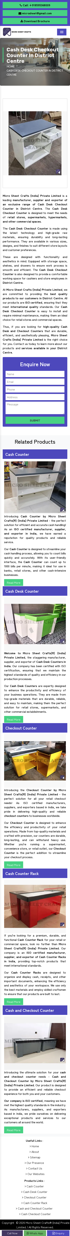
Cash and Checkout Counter (35, 1208)
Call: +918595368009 (36, 5)
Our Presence (35, 1163)
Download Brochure (36, 21)
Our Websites (36, 1174)
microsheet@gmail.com (36, 13)
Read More (13, 582)
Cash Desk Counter (34, 1191)
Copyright (8, 1222)
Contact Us (34, 1168)
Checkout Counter (34, 1197)
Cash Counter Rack (35, 1203)
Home (11, 66)
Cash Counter (35, 1186)
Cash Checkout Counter (35, 1214)
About (35, 1151)
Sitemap (34, 1157)
